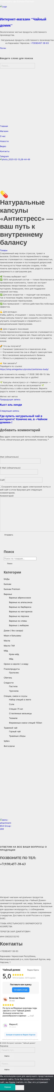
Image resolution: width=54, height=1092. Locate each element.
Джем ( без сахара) (13, 630)
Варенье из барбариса (20, 607)
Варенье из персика (19, 616)
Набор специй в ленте (20, 699)
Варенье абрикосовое (20, 597)
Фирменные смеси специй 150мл (25, 722)
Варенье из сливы (18, 621)
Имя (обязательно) (9, 457)
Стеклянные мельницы (20, 713)
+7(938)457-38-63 (40, 43)
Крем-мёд (14, 654)
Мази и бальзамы (12, 635)
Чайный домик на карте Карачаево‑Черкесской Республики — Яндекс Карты (21, 1039)
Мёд (6, 650)
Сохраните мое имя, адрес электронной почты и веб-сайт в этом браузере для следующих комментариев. (25, 489)
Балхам (7, 584)
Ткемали (13, 718)
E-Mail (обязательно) (10, 468)
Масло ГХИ (9, 645)
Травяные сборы (17, 736)
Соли (11, 704)
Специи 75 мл (16, 709)
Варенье (8, 594)
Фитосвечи (9, 746)
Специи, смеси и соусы (15, 696)
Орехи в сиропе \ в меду (16, 664)
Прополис (14, 672)
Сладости (9, 682)
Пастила (13, 686)
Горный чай (15, 731)
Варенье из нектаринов (20, 611)
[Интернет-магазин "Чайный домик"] (27, 10)
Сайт (2, 480)
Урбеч (7, 741)
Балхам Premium (12, 589)
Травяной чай (10, 728)
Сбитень (8, 677)
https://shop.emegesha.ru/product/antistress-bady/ (24, 369)
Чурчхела (13, 691)
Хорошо (7, 1087)
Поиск (9, 564)
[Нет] (19, 1087)
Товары (3, 250)
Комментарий (7, 495)
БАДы (7, 579)
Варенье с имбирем (19, 625)
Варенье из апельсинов (20, 602)
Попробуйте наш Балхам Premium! (17, 1)
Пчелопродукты (12, 669)
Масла (7, 640)
